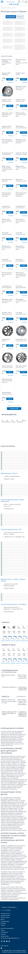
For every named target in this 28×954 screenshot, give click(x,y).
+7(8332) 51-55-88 (9, 479)
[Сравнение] (26, 1)
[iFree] (24, 428)
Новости (3, 934)
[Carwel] (14, 428)
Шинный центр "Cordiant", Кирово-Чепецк (13, 580)
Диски (2, 919)
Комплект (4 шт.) (7, 47)
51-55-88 (14, 4)
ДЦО (4, 33)
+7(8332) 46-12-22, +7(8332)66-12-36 (14, 537)
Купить (10, 79)
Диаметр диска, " (19, 21)
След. (19, 405)
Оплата (3, 925)
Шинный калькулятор (7, 928)
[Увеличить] (2, 59)
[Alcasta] (9, 428)
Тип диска (17, 33)
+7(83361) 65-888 (8, 588)
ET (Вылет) (18, 27)
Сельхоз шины (5, 917)
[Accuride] (4, 428)
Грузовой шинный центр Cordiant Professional (12, 500)
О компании (4, 932)
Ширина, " (5, 21)
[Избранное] (23, 1)
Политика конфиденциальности (10, 938)
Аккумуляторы (5, 921)
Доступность (18, 39)
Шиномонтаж (5, 936)
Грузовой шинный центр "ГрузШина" (14, 604)
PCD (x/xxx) (6, 27)
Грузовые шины (5, 915)
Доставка (3, 923)
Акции (2, 930)
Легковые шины (5, 913)
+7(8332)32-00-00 (9, 509)
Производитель (7, 39)
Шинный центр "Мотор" (9, 473)
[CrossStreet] (19, 428)
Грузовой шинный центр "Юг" (11, 529)
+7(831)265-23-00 (9, 612)
